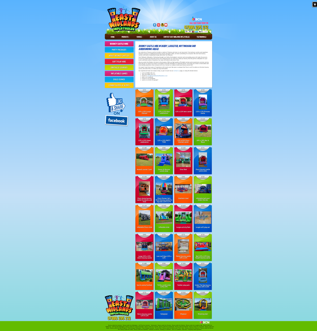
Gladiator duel (183, 198)
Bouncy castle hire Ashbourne (192, 328)
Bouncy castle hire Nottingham (130, 325)
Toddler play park (183, 285)
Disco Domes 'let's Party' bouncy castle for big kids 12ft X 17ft (164, 199)
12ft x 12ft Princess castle (203, 112)
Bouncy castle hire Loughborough (194, 325)
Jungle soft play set (203, 227)
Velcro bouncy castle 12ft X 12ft (144, 314)
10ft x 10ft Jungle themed (144, 112)
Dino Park (183, 169)
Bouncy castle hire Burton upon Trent (172, 328)
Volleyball (163, 314)
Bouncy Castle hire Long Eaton (196, 326)
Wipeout (183, 314)
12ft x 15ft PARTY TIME (164, 141)
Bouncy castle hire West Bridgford (118, 328)
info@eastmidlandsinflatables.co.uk (157, 76)
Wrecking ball (203, 314)
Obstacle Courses (119, 67)
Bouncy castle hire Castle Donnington (135, 326)
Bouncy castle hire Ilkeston (178, 325)
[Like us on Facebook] (154, 25)
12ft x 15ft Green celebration (144, 141)
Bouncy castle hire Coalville (151, 326)
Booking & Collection (165, 329)
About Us (153, 37)
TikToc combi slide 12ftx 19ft (164, 286)
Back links (184, 329)
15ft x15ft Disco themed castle (183, 141)
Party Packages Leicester (148, 328)
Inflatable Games (119, 73)
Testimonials (201, 37)
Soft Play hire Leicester (144, 325)
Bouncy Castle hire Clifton (127, 329)
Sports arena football (144, 285)
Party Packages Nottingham (134, 328)
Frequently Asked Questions (195, 329)
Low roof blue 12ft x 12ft (164, 257)
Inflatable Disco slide (144, 227)
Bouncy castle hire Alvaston (164, 325)
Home (112, 37)
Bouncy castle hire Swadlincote (166, 326)
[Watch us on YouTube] (165, 25)
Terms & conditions (176, 329)
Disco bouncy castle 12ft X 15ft (203, 170)
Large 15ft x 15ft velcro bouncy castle (144, 257)
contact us (176, 71)
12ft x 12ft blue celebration (164, 112)
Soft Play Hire (119, 61)
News (183, 328)
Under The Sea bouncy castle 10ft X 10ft (203, 286)
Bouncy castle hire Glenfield (141, 329)
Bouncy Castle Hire (119, 43)
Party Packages (119, 49)
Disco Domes (119, 79)
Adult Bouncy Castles (119, 55)
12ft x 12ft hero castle (183, 111)
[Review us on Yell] (162, 25)
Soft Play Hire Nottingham (118, 326)
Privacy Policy (158, 328)
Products (125, 37)
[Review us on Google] (158, 25)
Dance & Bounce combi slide (164, 170)
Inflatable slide (164, 227)
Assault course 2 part (144, 169)
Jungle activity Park (183, 227)
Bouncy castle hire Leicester (115, 325)
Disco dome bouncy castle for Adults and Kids (144, 199)
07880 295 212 (196, 27)
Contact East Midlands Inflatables (177, 37)
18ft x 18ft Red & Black (203, 141)
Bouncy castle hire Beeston (181, 326)
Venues (139, 37)
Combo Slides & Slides (119, 85)
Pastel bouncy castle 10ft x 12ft (183, 257)
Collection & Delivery (154, 329)
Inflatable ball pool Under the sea (203, 199)
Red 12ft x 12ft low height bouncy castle (202, 257)
